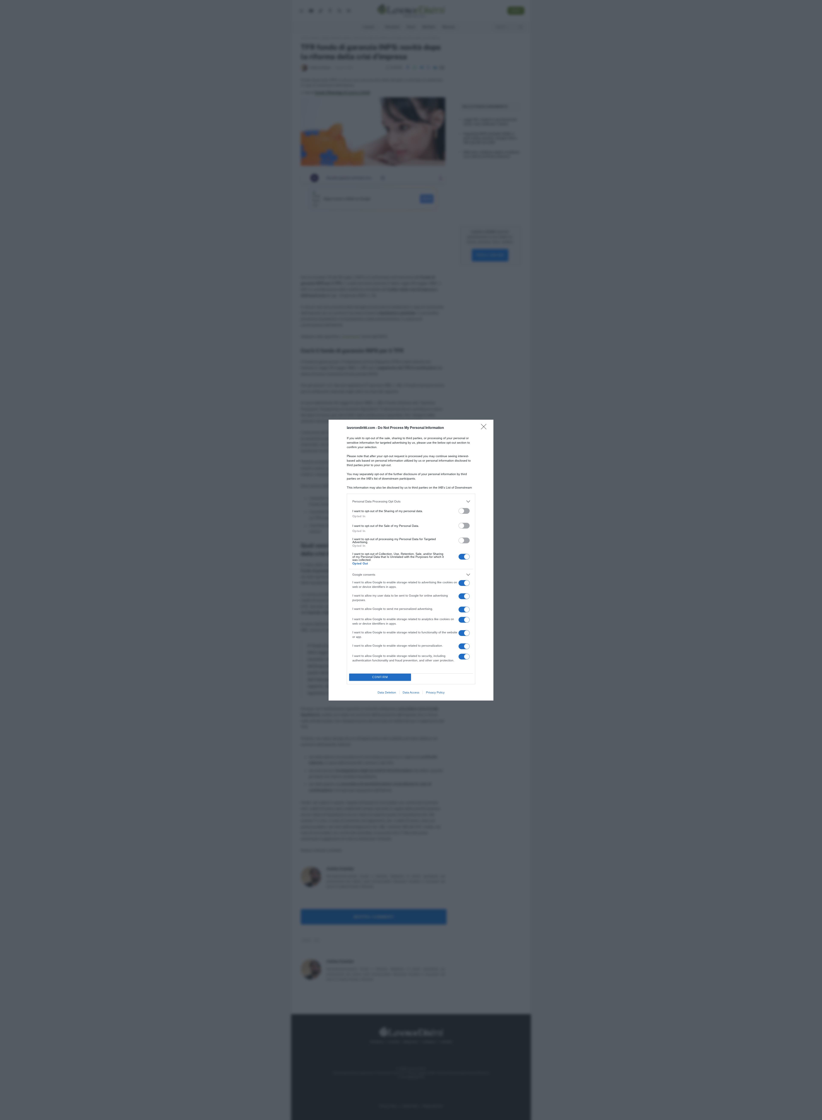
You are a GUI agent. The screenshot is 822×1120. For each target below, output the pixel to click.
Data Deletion (387, 692)
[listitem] (411, 501)
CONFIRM (380, 677)
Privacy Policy (435, 692)
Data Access (411, 692)
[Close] (485, 428)
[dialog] (411, 560)
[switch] (464, 511)
